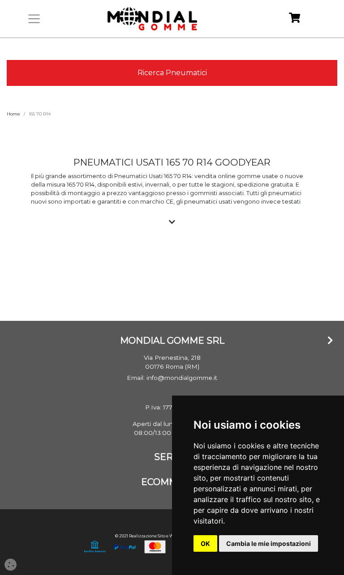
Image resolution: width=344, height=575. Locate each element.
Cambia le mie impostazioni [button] (268, 543)
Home (13, 113)
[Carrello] (294, 19)
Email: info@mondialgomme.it (172, 377)
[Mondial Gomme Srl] (152, 18)
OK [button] (205, 543)
